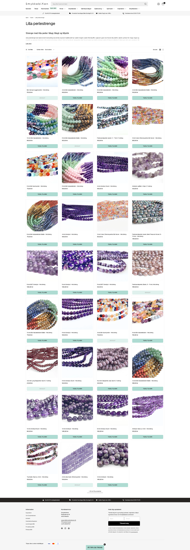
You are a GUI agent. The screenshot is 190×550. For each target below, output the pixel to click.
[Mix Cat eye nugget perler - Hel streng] (42, 71)
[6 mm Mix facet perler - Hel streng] (42, 167)
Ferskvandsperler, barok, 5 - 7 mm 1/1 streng (110, 138)
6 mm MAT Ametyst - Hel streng (106, 284)
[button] (95, 547)
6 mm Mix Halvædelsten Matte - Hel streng (74, 138)
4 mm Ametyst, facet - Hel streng (106, 186)
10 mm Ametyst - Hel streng (70, 429)
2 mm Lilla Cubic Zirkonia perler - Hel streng (74, 477)
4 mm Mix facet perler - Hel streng (107, 332)
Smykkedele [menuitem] (72, 9)
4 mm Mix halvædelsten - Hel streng (72, 90)
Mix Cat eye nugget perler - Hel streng (38, 90)
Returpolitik (29, 529)
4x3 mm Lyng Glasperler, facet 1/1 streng (39, 381)
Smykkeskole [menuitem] (133, 9)
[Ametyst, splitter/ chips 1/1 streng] (147, 167)
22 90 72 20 (67, 522)
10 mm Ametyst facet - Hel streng (36, 429)
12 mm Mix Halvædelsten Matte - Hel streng (145, 381)
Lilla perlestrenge (39, 17)
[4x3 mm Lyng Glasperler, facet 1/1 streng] (42, 362)
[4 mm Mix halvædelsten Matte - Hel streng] (147, 71)
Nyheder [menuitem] (28, 9)
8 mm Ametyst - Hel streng (69, 284)
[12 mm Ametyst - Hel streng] (112, 458)
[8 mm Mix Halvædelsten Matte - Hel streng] (42, 215)
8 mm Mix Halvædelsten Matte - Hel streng (39, 234)
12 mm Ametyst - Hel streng (105, 477)
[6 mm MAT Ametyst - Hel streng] (112, 266)
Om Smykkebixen (31, 515)
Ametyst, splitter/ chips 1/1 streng (142, 186)
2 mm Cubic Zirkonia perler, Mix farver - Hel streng (111, 234)
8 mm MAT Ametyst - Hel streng (36, 284)
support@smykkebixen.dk (68, 520)
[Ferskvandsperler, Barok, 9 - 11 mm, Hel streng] (147, 266)
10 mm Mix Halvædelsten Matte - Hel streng (39, 332)
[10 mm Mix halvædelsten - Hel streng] (42, 119)
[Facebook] (62, 528)
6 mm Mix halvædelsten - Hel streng (72, 186)
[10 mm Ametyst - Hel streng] (77, 410)
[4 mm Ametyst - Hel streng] (77, 215)
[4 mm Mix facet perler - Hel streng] (112, 314)
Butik (31, 17)
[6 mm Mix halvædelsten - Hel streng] (77, 167)
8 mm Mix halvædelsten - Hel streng (107, 90)
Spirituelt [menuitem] (110, 9)
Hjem (27, 17)
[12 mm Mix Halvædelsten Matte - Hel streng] (147, 362)
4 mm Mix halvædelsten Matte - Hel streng (144, 90)
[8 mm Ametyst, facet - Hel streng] (112, 410)
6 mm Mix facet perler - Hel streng (37, 186)
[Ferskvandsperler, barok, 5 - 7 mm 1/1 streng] (112, 119)
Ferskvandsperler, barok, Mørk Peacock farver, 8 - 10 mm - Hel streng (147, 235)
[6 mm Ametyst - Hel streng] (77, 314)
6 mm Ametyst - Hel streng (69, 332)
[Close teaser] (105, 544)
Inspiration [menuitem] (120, 9)
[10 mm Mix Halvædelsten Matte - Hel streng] (42, 314)
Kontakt (28, 518)
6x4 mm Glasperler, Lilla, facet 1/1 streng (109, 381)
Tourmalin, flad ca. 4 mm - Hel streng (37, 477)
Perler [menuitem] (61, 9)
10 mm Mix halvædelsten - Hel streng (37, 138)
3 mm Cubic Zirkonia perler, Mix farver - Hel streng (146, 138)
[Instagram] (66, 528)
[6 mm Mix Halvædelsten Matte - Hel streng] (77, 119)
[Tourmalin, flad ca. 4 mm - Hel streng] (42, 458)
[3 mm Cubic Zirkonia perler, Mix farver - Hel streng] (147, 119)
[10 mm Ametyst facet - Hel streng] (42, 410)
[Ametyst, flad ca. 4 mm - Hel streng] (147, 410)
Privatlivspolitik (30, 527)
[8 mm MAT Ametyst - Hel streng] (42, 266)
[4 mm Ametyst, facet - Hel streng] (112, 167)
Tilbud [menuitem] (36, 9)
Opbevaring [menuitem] (98, 9)
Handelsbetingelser (31, 521)
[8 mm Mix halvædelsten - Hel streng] (112, 71)
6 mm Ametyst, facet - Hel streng (71, 381)
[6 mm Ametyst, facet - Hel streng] (77, 362)
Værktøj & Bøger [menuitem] (86, 9)
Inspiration (29, 513)
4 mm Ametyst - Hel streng (69, 234)
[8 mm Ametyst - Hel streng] (77, 266)
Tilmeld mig (124, 523)
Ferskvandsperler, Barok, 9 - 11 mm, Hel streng (145, 284)
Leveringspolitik (30, 524)
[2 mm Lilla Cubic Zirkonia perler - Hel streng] (77, 458)
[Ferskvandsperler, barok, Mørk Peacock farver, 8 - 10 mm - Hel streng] (147, 215)
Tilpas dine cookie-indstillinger (34, 543)
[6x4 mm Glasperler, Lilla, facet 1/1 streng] (112, 362)
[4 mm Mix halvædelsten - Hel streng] (77, 71)
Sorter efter (40, 49)
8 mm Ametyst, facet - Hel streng (106, 429)
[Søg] (145, 4)
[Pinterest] (69, 528)
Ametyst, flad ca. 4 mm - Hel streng (142, 429)
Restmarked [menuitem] (45, 9)
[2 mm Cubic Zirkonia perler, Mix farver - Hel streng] (112, 215)
